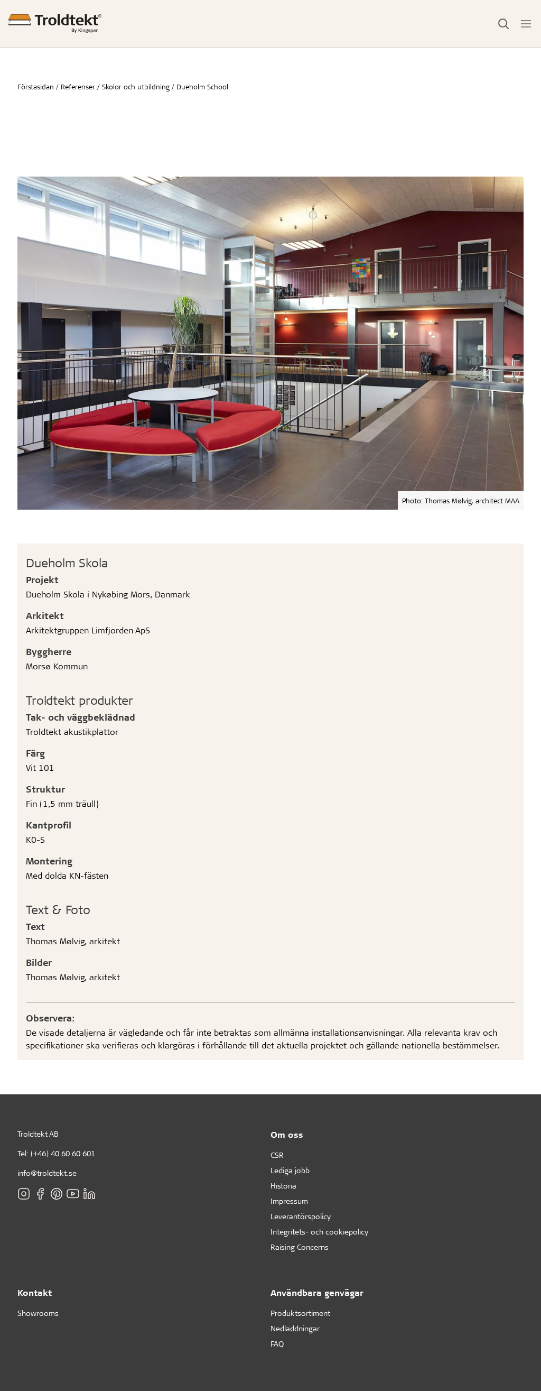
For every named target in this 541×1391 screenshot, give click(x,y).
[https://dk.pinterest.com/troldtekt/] (56, 1193)
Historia (283, 1186)
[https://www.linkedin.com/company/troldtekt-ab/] (89, 1193)
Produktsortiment (300, 1313)
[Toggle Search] (503, 23)
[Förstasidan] (54, 23)
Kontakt (34, 1292)
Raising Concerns (299, 1247)
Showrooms (38, 1313)
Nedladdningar (295, 1328)
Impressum (289, 1201)
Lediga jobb (290, 1170)
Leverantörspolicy (300, 1216)
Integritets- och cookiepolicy (319, 1232)
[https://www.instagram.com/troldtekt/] (23, 1193)
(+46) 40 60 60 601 (63, 1153)
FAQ (277, 1344)
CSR (277, 1155)
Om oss (286, 1134)
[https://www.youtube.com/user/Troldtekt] (73, 1193)
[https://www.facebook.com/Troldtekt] (40, 1193)
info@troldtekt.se (47, 1173)
